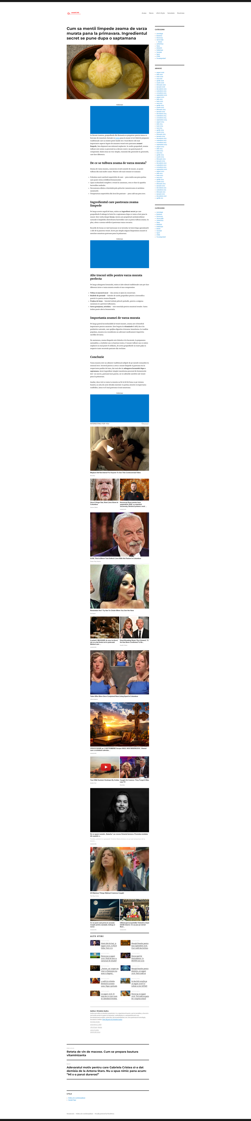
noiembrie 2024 (161, 116)
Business (180, 13)
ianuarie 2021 (160, 194)
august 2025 (160, 97)
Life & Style (160, 13)
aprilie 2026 (160, 81)
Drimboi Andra (95, 1022)
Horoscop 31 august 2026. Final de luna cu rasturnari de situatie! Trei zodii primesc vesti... (109, 961)
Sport (158, 54)
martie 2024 (160, 132)
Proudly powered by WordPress (104, 1114)
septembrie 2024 (161, 120)
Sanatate (171, 13)
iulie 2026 (159, 74)
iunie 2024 (159, 126)
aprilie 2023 (160, 155)
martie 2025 (160, 107)
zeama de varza (95, 1032)
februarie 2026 (161, 85)
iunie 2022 (159, 175)
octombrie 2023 (161, 142)
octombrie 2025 (161, 93)
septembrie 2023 (161, 144)
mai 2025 (159, 103)
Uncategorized (161, 58)
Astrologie (159, 34)
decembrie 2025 (161, 89)
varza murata (94, 1030)
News (151, 13)
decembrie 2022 (161, 163)
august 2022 (160, 171)
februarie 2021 (160, 192)
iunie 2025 (159, 101)
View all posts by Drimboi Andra (112, 1019)
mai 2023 (159, 153)
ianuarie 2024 (160, 136)
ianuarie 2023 (160, 161)
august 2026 (160, 72)
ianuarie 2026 (160, 87)
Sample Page (72, 1100)
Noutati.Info (70, 1114)
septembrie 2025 (161, 95)
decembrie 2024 (161, 114)
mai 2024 (159, 128)
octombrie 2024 (161, 118)
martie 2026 (160, 83)
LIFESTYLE (159, 44)
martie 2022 (160, 182)
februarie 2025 (161, 109)
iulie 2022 (159, 173)
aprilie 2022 (160, 179)
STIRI (158, 56)
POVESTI (159, 48)
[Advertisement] (120, 120)
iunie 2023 (159, 151)
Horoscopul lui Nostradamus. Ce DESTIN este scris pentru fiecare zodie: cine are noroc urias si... (140, 961)
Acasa (144, 13)
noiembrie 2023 (161, 140)
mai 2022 (159, 177)
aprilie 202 (159, 198)
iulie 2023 (159, 149)
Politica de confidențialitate (76, 1098)
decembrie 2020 (161, 196)
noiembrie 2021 (161, 190)
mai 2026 (159, 79)
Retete (100, 1027)
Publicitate (159, 50)
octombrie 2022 (161, 167)
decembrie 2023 (161, 138)
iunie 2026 (159, 76)
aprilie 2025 (160, 105)
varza (117, 138)
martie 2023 (160, 157)
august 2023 (160, 146)
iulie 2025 (159, 99)
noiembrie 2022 (161, 165)
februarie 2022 (161, 184)
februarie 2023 (161, 159)
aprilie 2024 (160, 130)
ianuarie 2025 (160, 111)
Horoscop (159, 38)
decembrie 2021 (161, 188)
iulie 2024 (159, 124)
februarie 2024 (161, 134)
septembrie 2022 (161, 169)
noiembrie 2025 (161, 91)
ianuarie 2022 (160, 186)
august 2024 (160, 122)
